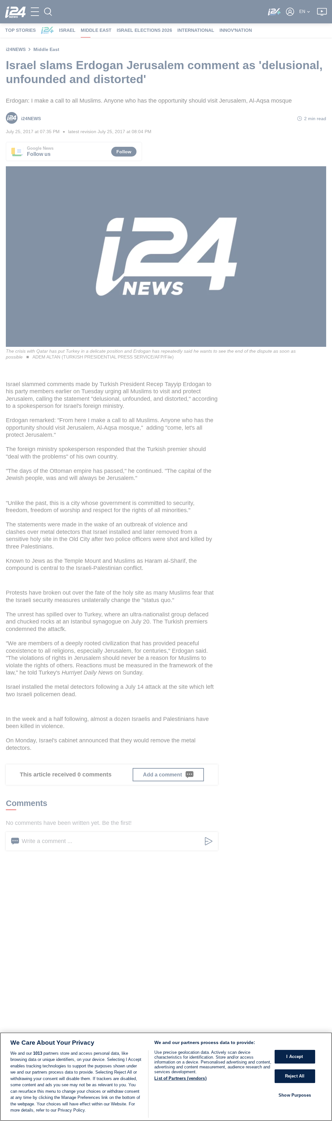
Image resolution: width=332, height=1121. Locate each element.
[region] (166, 1076)
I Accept (294, 1056)
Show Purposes (295, 1095)
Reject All (294, 1076)
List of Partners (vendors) (180, 1078)
